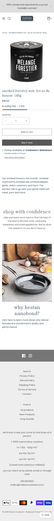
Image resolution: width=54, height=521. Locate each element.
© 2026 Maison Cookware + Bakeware (18, 512)
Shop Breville (27, 419)
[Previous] (3, 6)
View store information (14, 157)
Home (4, 33)
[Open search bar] (10, 18)
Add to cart (27, 132)
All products (27, 410)
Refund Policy (27, 380)
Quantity (6, 114)
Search (27, 371)
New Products (27, 414)
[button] (27, 63)
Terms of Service (27, 389)
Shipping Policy (27, 385)
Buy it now (27, 142)
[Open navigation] (3, 18)
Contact (27, 394)
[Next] (51, 6)
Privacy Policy (27, 376)
